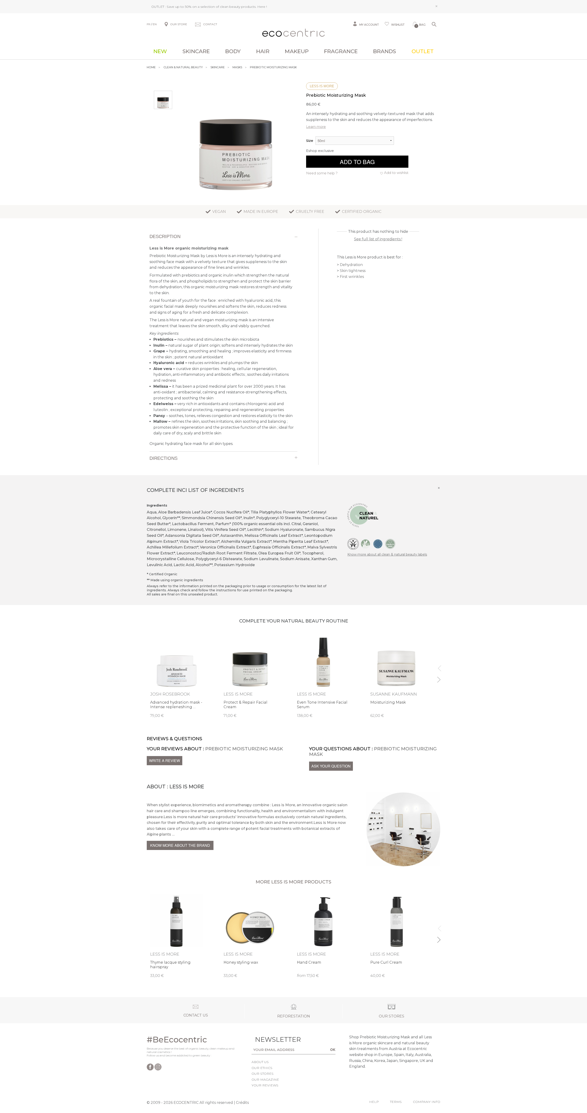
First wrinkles (352, 276)
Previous (438, 666)
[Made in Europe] (378, 544)
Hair (262, 51)
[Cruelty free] (390, 544)
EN (155, 24)
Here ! (262, 7)
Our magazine (265, 1079)
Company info (426, 1102)
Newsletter (271, 1039)
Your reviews (265, 1085)
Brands (384, 51)
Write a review (164, 760)
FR (148, 24)
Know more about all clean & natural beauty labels (387, 554)
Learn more (316, 126)
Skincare (196, 51)
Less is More (322, 86)
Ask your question (331, 766)
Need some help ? (322, 173)
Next (438, 677)
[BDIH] (353, 544)
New (160, 51)
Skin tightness (352, 271)
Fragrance (341, 51)
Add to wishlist (396, 172)
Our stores (263, 1074)
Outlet (423, 51)
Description (165, 236)
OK (332, 1049)
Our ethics (262, 1068)
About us (260, 1062)
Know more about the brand (180, 845)
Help (374, 1102)
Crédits (242, 1102)
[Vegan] (365, 544)
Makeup (297, 51)
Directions (163, 458)
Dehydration (351, 265)
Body (233, 51)
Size (309, 140)
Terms (396, 1102)
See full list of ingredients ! (378, 239)
